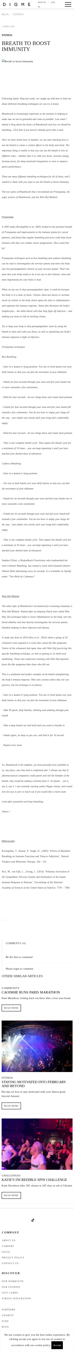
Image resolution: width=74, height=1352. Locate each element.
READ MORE (11, 1008)
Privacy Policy (13, 1257)
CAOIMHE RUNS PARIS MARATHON (31, 992)
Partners (8, 1309)
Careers (8, 1246)
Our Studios (11, 1287)
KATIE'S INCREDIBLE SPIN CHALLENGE (34, 1180)
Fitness (18, 14)
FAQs (5, 1321)
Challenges (11, 1175)
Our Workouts (13, 1281)
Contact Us (10, 1263)
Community (11, 988)
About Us (9, 1240)
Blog (5, 14)
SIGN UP (42, 2)
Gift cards (10, 1293)
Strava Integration (16, 1298)
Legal (6, 1252)
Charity (8, 1315)
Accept (57, 1345)
